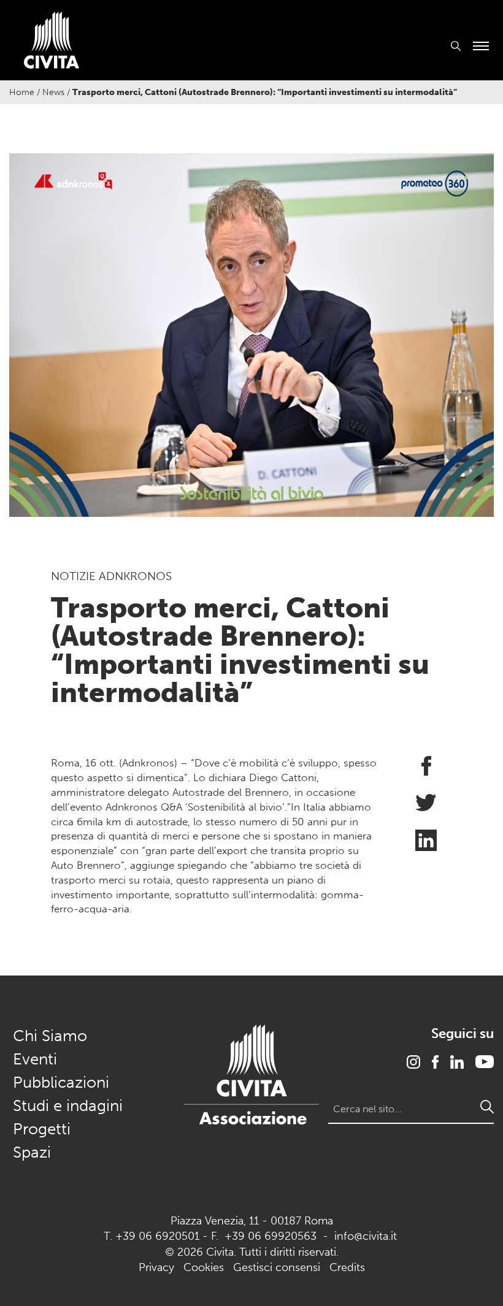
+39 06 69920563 (271, 1236)
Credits (347, 1267)
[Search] (487, 1106)
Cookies (203, 1267)
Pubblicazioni (61, 1082)
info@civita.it (365, 1236)
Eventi (35, 1059)
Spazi (32, 1152)
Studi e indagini (68, 1105)
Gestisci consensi (276, 1267)
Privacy (156, 1267)
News (53, 92)
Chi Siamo (50, 1035)
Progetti (42, 1129)
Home (21, 92)
